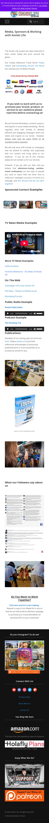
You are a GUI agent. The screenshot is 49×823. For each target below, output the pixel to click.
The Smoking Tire (13, 323)
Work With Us (24, 703)
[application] (24, 313)
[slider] (40, 313)
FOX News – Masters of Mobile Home (21, 291)
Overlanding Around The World (30, 66)
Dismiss (34, 8)
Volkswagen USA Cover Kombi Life (19, 285)
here (7, 341)
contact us (20, 341)
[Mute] (35, 313)
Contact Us (24, 710)
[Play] (8, 313)
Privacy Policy (24, 697)
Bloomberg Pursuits (14, 296)
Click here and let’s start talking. (24, 605)
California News (11, 266)
